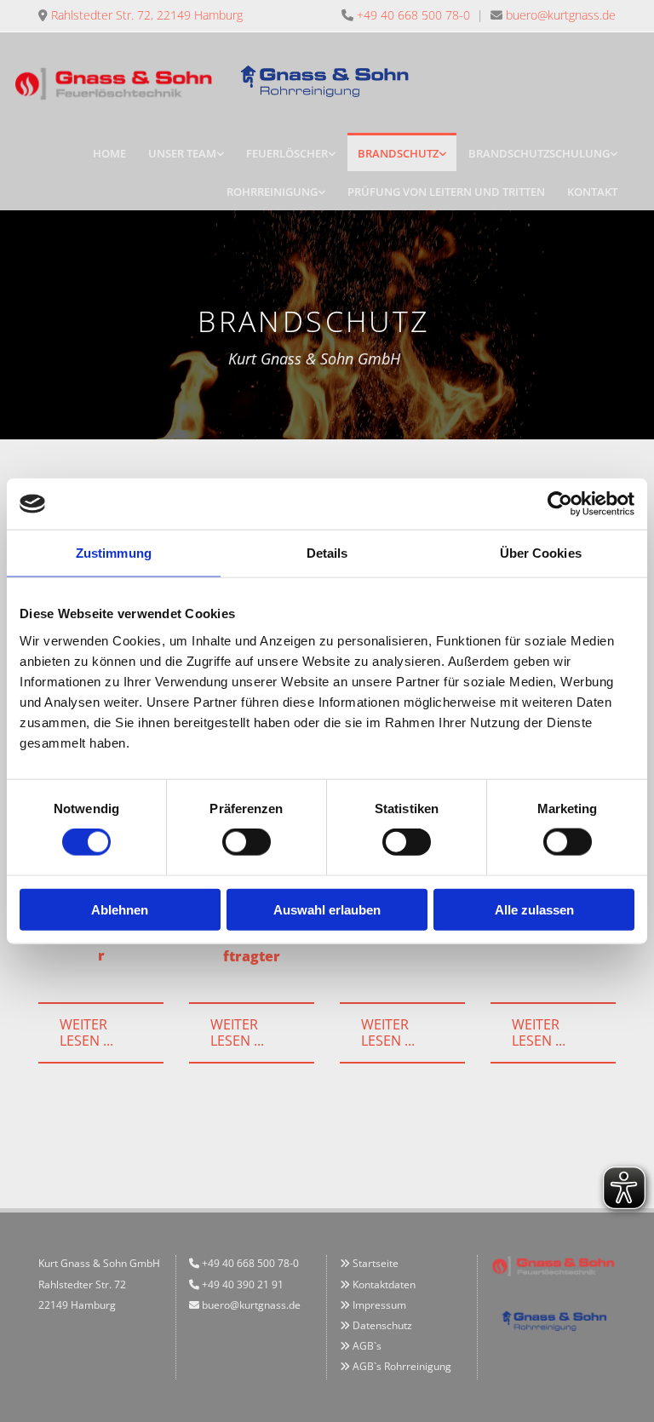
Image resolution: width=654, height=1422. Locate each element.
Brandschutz (398, 153)
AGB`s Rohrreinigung (395, 1366)
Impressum (379, 1305)
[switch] (246, 842)
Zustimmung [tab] (114, 553)
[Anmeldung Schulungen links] (613, 152)
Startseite (376, 1263)
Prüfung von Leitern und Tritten (446, 191)
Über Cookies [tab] (541, 553)
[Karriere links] (219, 152)
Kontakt (592, 191)
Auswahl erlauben (327, 909)
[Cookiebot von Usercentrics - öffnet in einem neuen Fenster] (559, 504)
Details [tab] (327, 553)
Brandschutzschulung (539, 153)
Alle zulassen (534, 909)
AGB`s (367, 1346)
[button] (101, 1033)
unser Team (182, 153)
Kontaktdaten (384, 1284)
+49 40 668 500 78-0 (413, 15)
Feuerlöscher (287, 153)
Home (109, 153)
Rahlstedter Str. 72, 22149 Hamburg (147, 15)
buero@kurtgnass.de (561, 15)
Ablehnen (119, 909)
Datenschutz (382, 1325)
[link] (186, 152)
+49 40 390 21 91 (243, 1284)
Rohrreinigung (272, 191)
